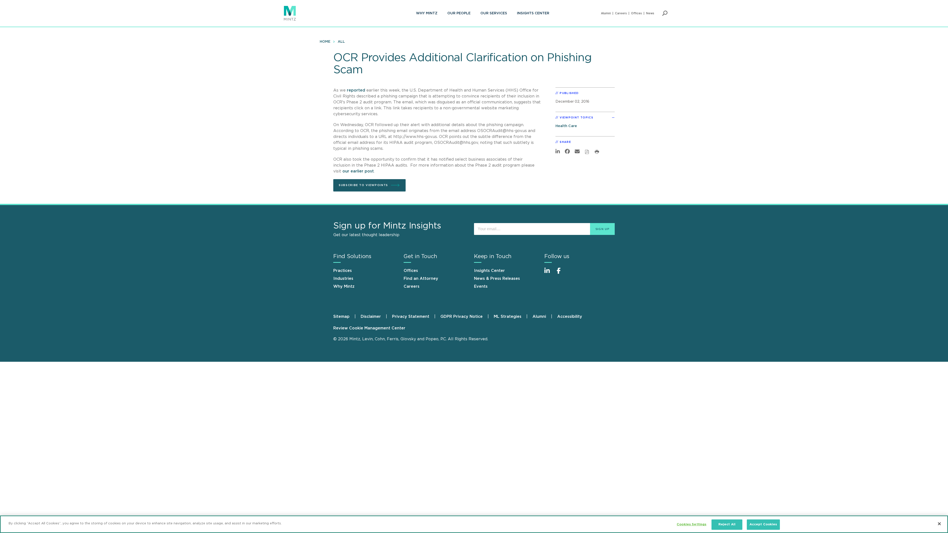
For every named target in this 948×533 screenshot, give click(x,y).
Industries (343, 279)
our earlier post (358, 171)
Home (325, 41)
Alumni (606, 13)
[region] (474, 524)
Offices (636, 13)
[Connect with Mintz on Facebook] (562, 273)
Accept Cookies (763, 524)
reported (356, 90)
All (341, 41)
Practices (342, 271)
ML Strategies (507, 317)
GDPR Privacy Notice (461, 317)
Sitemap (341, 317)
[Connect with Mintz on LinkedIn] (549, 273)
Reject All (726, 524)
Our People (459, 13)
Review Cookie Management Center (369, 328)
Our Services (493, 13)
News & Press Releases (497, 279)
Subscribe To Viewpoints (363, 185)
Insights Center (533, 13)
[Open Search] (665, 13)
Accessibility (569, 317)
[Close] (939, 523)
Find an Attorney (421, 279)
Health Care (566, 126)
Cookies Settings (691, 524)
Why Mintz (426, 13)
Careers (621, 13)
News (650, 13)
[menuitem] (426, 13)
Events (481, 286)
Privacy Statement (410, 317)
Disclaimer (371, 317)
